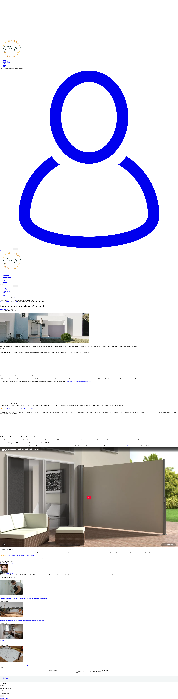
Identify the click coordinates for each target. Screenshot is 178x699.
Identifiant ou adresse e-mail (6, 688)
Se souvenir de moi (5, 693)
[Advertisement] (41, 9)
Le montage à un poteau (76, 350)
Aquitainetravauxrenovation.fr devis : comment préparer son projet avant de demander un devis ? (23, 620)
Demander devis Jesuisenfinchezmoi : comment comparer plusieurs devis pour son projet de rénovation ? (24, 598)
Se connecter (17, 297)
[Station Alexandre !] (11, 57)
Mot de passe (3, 690)
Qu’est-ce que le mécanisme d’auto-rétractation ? (30, 350)
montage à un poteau (128, 445)
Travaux (2, 302)
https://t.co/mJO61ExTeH (72, 381)
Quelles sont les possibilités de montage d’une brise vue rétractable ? (56, 350)
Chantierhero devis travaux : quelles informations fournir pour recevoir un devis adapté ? (21, 665)
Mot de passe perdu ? (4, 698)
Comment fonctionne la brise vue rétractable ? (10, 350)
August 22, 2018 (22, 403)
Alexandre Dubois (4, 309)
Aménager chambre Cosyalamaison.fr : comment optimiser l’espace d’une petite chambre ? (21, 642)
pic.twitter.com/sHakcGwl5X (84, 381)
